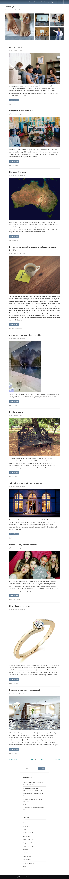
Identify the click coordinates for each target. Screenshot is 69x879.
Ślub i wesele (14, 165)
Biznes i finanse (27, 823)
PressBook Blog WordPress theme (45, 877)
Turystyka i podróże (28, 863)
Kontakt (60, 2)
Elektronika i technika (29, 833)
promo (23, 253)
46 (38, 759)
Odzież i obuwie (27, 853)
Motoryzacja (26, 849)
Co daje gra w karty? (17, 47)
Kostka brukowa (16, 412)
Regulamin (54, 2)
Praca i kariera (14, 240)
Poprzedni (14, 759)
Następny (56, 759)
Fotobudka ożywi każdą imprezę (23, 544)
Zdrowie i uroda (15, 683)
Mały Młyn (9, 6)
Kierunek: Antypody (17, 172)
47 (42, 759)
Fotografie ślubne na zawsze (21, 110)
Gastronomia (26, 836)
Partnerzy (46, 2)
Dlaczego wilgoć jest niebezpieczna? (24, 690)
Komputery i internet (16, 328)
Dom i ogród (14, 405)
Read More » (14, 100)
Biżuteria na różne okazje (19, 606)
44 (32, 759)
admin (23, 50)
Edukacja (25, 829)
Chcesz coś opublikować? (35, 2)
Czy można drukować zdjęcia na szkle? (25, 335)
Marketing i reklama (28, 846)
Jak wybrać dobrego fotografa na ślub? (26, 483)
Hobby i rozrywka (16, 104)
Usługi (24, 866)
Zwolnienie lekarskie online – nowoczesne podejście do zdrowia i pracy (33, 807)
